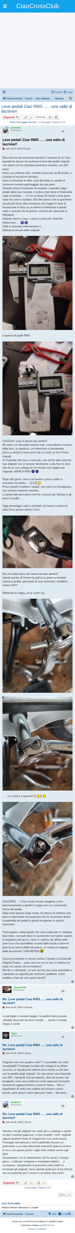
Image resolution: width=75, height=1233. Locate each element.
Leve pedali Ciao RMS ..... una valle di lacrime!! (36, 109)
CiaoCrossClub (37, 6)
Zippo (14, 1033)
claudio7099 (20, 987)
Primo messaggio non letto (23, 122)
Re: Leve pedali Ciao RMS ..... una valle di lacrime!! (32, 1001)
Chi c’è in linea (10, 1203)
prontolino (16, 128)
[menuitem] (67, 92)
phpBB (25, 1221)
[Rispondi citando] (63, 131)
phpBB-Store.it (47, 1225)
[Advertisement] (37, 50)
